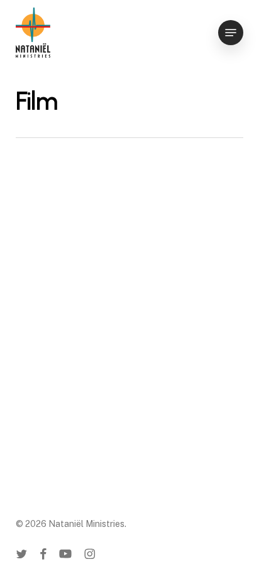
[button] (230, 32)
